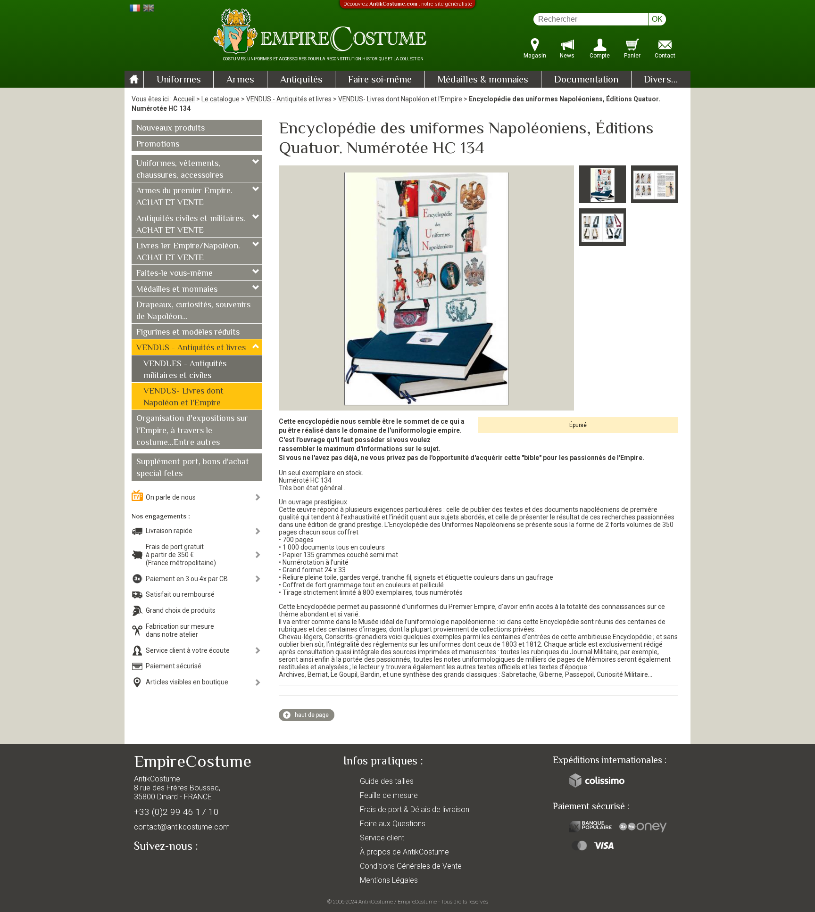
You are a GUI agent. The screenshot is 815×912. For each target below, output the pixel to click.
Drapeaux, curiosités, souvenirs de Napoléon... (193, 311)
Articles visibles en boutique (187, 682)
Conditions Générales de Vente (411, 866)
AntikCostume (375, 901)
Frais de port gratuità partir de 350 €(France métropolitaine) (181, 555)
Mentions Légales (389, 880)
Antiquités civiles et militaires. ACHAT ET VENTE (190, 225)
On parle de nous (171, 497)
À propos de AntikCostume (404, 851)
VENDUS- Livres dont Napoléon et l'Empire (400, 99)
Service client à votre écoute (188, 650)
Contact (665, 55)
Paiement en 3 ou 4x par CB (187, 579)
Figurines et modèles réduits (188, 332)
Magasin (535, 55)
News (567, 55)
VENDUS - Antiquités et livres (289, 99)
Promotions (157, 144)
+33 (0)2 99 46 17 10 (176, 811)
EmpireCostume (417, 901)
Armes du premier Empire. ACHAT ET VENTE (184, 197)
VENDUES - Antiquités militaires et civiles (184, 370)
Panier (632, 55)
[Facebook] (157, 868)
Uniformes (179, 80)
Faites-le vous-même (174, 273)
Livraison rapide (169, 530)
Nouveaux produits (170, 128)
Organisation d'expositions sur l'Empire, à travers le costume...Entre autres (192, 430)
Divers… (661, 80)
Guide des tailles (387, 781)
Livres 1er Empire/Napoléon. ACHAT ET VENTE (188, 252)
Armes (240, 80)
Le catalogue (220, 99)
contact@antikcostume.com (182, 826)
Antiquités (301, 80)
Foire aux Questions (392, 823)
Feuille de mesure (389, 795)
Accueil (184, 99)
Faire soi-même (380, 80)
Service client (382, 837)
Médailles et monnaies (176, 289)
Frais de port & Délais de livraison (414, 809)
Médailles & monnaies (482, 80)
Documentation (586, 80)
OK (657, 19)
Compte (600, 55)
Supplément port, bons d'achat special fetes (192, 468)
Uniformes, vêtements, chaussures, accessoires (179, 169)
